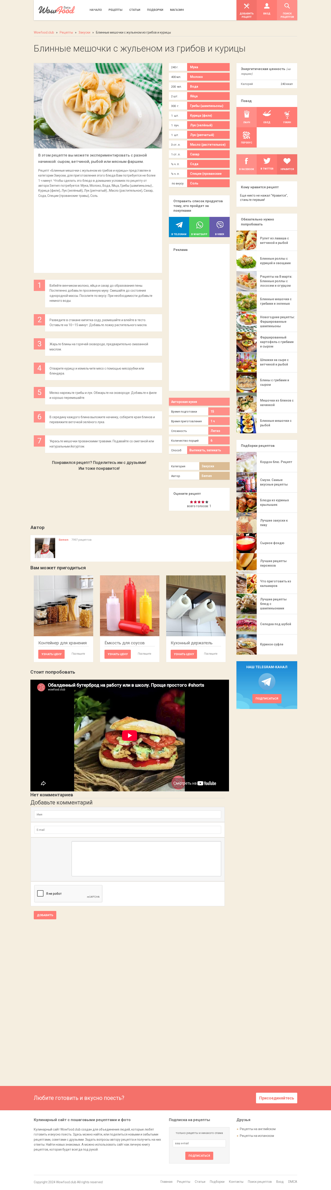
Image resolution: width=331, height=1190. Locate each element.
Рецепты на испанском (257, 1136)
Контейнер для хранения (62, 642)
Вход (280, 1181)
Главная (166, 1181)
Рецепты (183, 1181)
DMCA (292, 1181)
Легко (215, 431)
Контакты (236, 1181)
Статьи (200, 1181)
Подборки (217, 1181)
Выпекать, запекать (205, 450)
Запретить (173, 25)
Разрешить (198, 25)
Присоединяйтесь (276, 1098)
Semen (207, 476)
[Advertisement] (98, 233)
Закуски (208, 466)
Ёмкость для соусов (124, 642)
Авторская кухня (184, 402)
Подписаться (267, 698)
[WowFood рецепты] (56, 10)
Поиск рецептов (260, 1181)
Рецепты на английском (258, 1129)
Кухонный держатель (192, 642)
